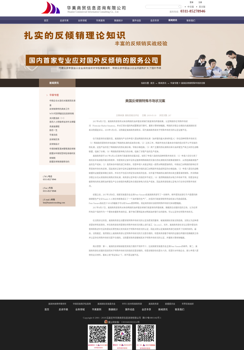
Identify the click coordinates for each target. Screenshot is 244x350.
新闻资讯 (162, 83)
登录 (191, 2)
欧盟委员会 (170, 304)
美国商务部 (154, 304)
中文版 (190, 6)
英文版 (202, 6)
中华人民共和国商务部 (132, 304)
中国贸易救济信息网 (82, 304)
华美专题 (174, 83)
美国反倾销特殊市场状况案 (193, 83)
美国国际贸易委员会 (106, 304)
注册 (200, 2)
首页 (46, 20)
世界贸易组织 (188, 304)
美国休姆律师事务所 (57, 304)
